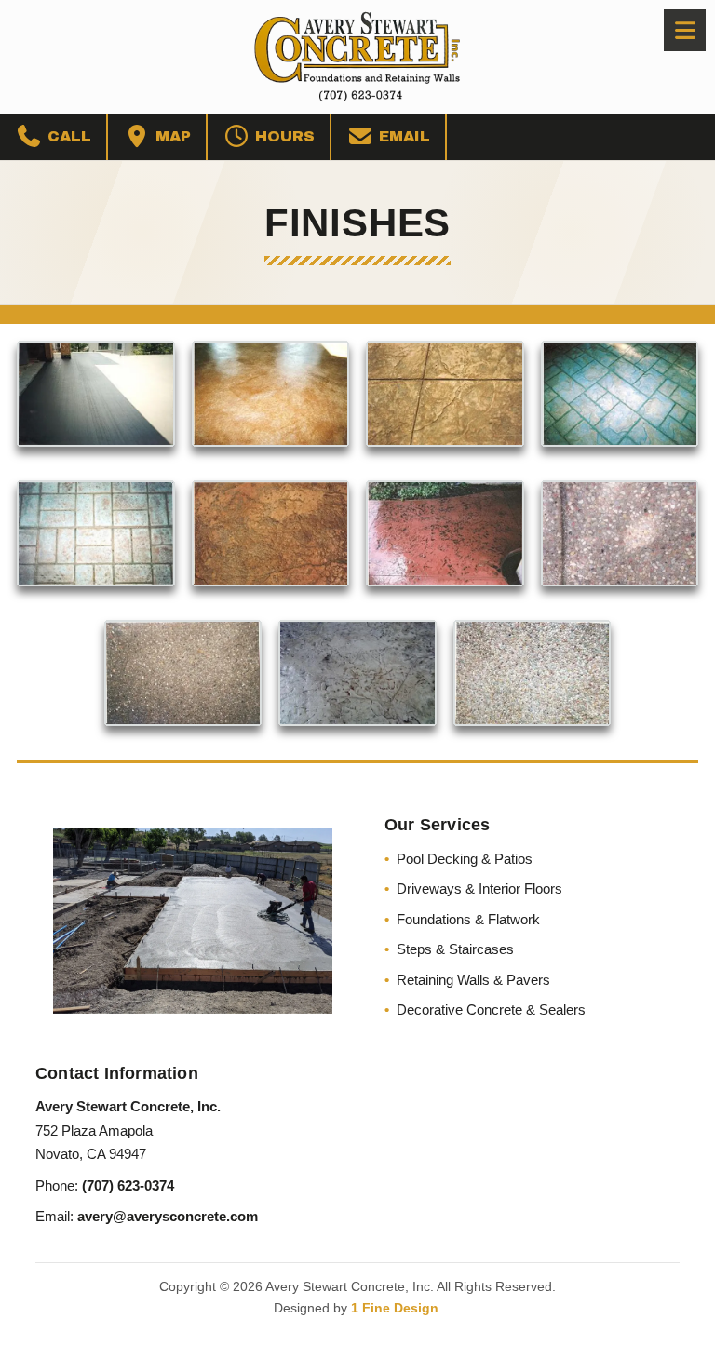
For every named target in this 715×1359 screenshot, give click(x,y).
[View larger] (96, 394)
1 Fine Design (394, 1307)
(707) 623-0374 (128, 1185)
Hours (282, 136)
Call (67, 136)
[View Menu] (685, 30)
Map (171, 136)
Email (402, 136)
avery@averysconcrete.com (167, 1216)
